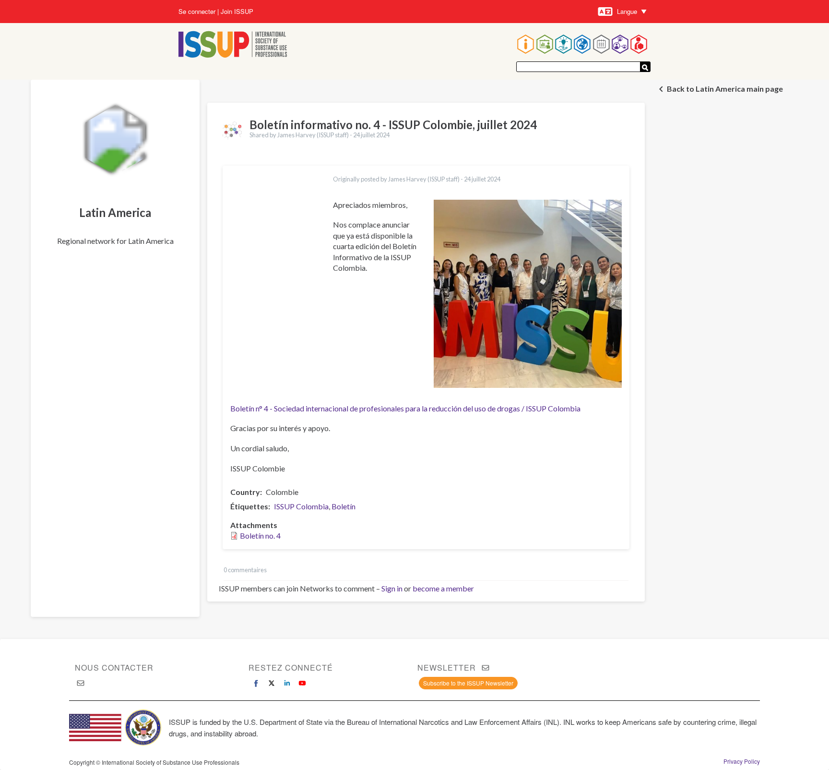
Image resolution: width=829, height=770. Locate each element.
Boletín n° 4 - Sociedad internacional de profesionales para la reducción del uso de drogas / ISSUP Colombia (405, 408)
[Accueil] (232, 45)
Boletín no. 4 (260, 535)
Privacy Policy (741, 761)
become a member (443, 588)
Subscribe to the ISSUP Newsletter (468, 683)
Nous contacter (114, 667)
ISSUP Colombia (301, 506)
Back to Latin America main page (725, 88)
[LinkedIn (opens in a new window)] (287, 683)
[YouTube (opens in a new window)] (302, 683)
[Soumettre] (645, 66)
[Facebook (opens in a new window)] (256, 683)
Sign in (392, 588)
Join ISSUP (237, 11)
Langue (627, 11)
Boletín (343, 506)
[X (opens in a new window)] (271, 683)
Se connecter (196, 11)
